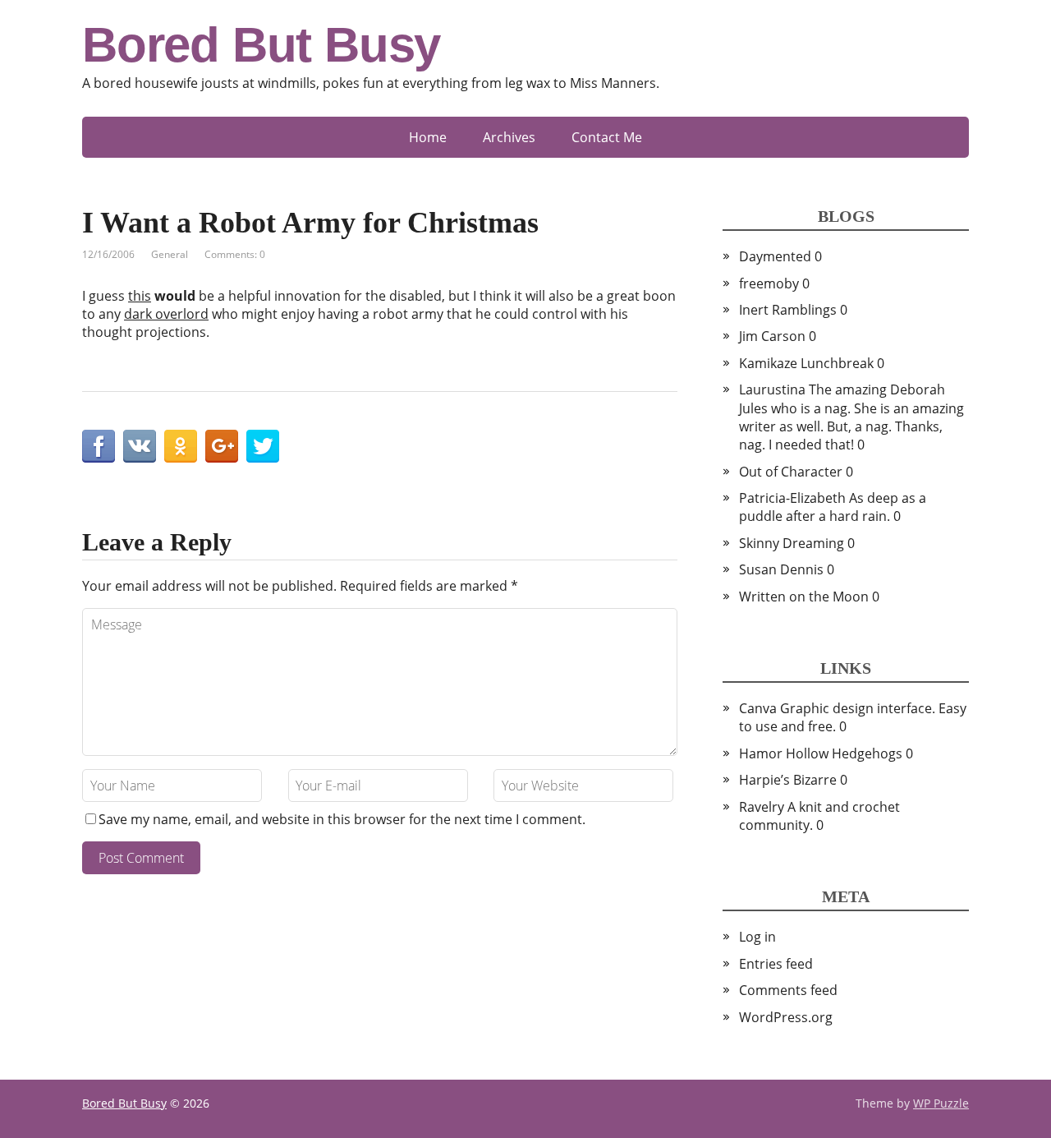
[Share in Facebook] (98, 446)
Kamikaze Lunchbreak (806, 363)
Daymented (775, 256)
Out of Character (790, 472)
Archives (509, 137)
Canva (758, 708)
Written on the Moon (804, 596)
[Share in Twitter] (262, 446)
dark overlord (166, 314)
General (169, 254)
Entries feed (776, 964)
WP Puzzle (941, 1103)
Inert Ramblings (788, 310)
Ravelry (761, 807)
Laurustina (772, 389)
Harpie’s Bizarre (788, 780)
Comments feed (788, 990)
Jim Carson (772, 336)
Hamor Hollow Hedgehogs (820, 753)
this (139, 296)
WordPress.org (786, 1017)
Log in (757, 937)
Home (428, 137)
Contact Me (606, 137)
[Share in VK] (139, 446)
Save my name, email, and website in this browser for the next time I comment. (342, 819)
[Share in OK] (180, 446)
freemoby (769, 283)
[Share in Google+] (221, 446)
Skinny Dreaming (791, 543)
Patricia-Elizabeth (792, 498)
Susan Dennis (781, 569)
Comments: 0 (234, 254)
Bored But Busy (261, 45)
